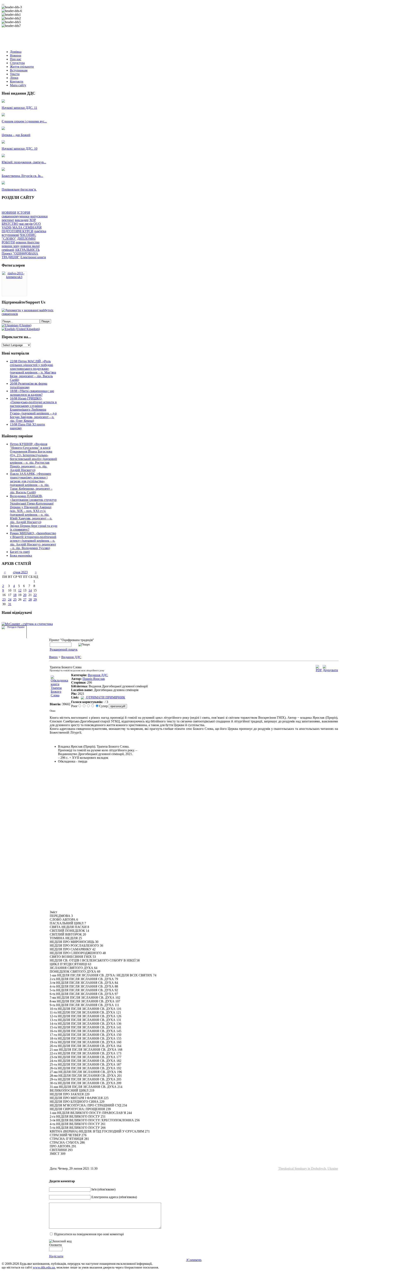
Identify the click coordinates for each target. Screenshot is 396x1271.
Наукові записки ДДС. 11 (19, 107)
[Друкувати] (330, 670)
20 (24, 595)
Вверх (53, 657)
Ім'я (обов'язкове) (103, 1189)
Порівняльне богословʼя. (19, 189)
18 (14, 595)
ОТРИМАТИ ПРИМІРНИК (105, 697)
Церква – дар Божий (16, 135)
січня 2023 (20, 572)
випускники (39, 216)
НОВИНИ (9, 212)
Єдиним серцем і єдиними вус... (24, 121)
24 (9, 599)
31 (9, 604)
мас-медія (26, 223)
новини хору (11, 246)
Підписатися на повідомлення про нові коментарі (89, 1234)
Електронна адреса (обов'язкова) (114, 1197)
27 (24, 599)
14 (30, 590)
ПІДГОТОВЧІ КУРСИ (17, 231)
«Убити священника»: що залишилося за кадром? (32, 392)
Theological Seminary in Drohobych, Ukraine (308, 1168)
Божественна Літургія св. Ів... (22, 176)
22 (35, 595)
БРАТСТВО (10, 223)
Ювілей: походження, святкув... (24, 162)
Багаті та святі (20, 552)
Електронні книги (33, 257)
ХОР (32, 220)
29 (35, 599)
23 (4, 599)
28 (30, 599)
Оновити (55, 1245)
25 (14, 599)
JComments (194, 1260)
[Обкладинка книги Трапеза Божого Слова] (60, 695)
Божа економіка (21, 555)
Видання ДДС (71, 657)
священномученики (15, 216)
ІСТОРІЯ (23, 212)
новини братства (27, 242)
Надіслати (56, 1256)
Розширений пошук (64, 649)
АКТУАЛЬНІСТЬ (27, 249)
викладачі (21, 220)
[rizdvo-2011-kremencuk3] (14, 277)
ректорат (8, 220)
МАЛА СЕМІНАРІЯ (27, 227)
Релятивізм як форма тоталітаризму (28, 385)
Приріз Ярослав (93, 679)
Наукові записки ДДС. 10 (19, 148)
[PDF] (319, 670)
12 (19, 590)
